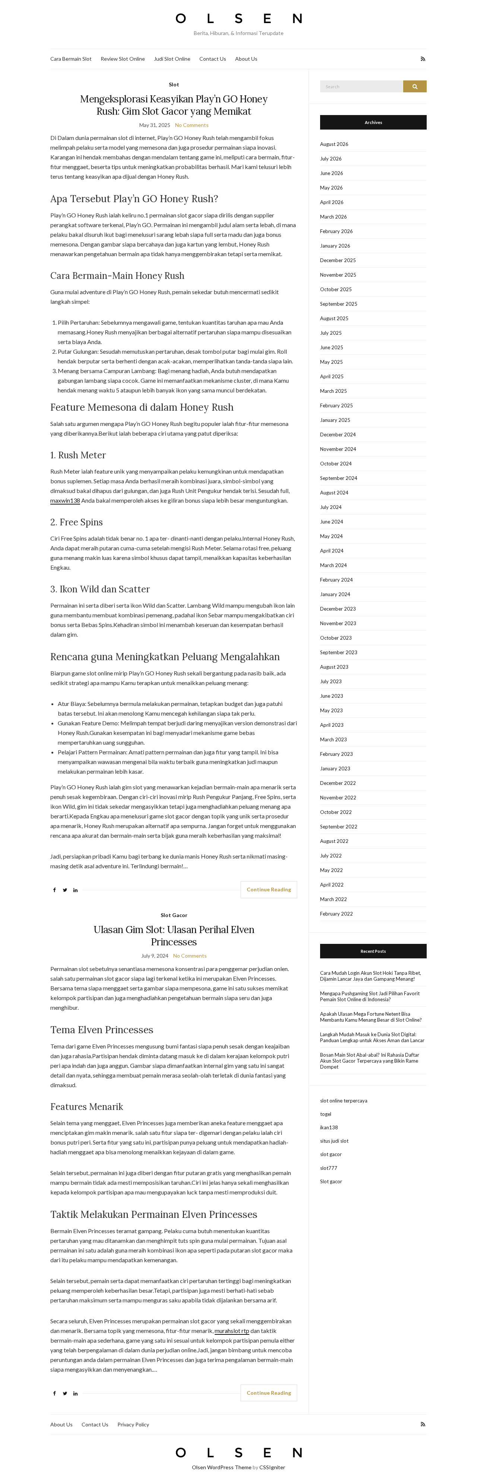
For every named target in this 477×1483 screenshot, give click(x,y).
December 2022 (338, 783)
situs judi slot (334, 1141)
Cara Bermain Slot (71, 58)
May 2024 (331, 536)
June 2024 (331, 522)
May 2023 (331, 710)
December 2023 (338, 609)
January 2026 (335, 246)
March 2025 (333, 391)
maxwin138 (65, 500)
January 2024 (335, 594)
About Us (246, 58)
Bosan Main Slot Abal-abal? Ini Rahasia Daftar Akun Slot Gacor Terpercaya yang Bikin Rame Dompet (369, 1061)
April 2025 (332, 376)
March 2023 (333, 739)
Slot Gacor (174, 915)
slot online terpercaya (343, 1101)
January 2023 (335, 768)
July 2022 (331, 856)
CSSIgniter (272, 1467)
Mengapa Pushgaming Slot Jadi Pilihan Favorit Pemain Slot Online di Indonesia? (370, 996)
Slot (174, 84)
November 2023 (338, 623)
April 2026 (332, 202)
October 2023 (336, 638)
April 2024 (332, 551)
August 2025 (334, 318)
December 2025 (338, 260)
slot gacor (331, 1154)
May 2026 (331, 188)
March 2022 (333, 899)
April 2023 (332, 725)
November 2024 (338, 449)
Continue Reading (269, 889)
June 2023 (331, 696)
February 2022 (336, 914)
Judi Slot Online (172, 58)
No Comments (192, 125)
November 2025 (338, 275)
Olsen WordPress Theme (222, 1467)
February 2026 (336, 231)
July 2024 (331, 507)
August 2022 (334, 841)
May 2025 (331, 362)
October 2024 (336, 464)
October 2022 (336, 812)
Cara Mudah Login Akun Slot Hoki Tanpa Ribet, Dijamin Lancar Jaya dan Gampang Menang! (370, 976)
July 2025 (331, 333)
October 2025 (336, 289)
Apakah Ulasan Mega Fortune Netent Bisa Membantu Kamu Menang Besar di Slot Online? (371, 1017)
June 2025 (331, 347)
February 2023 (336, 754)
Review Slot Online (123, 58)
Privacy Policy (133, 1424)
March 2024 (333, 565)
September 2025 (338, 304)
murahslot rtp (232, 1330)
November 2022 (338, 798)
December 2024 (338, 434)
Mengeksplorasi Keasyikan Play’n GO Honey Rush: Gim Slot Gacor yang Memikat (174, 105)
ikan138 (329, 1127)
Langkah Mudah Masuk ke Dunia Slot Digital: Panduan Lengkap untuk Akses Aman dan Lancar (372, 1037)
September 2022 (338, 827)
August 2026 (334, 144)
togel (325, 1114)
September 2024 (338, 478)
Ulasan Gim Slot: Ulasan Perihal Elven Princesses (174, 935)
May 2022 (331, 870)
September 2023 (338, 652)
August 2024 (334, 493)
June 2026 (331, 173)
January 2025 (335, 420)
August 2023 (334, 667)
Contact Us (212, 58)
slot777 (328, 1168)
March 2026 (333, 217)
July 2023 (331, 681)
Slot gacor (331, 1181)
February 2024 (336, 580)
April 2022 (332, 885)
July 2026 (331, 159)
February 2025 (336, 405)
